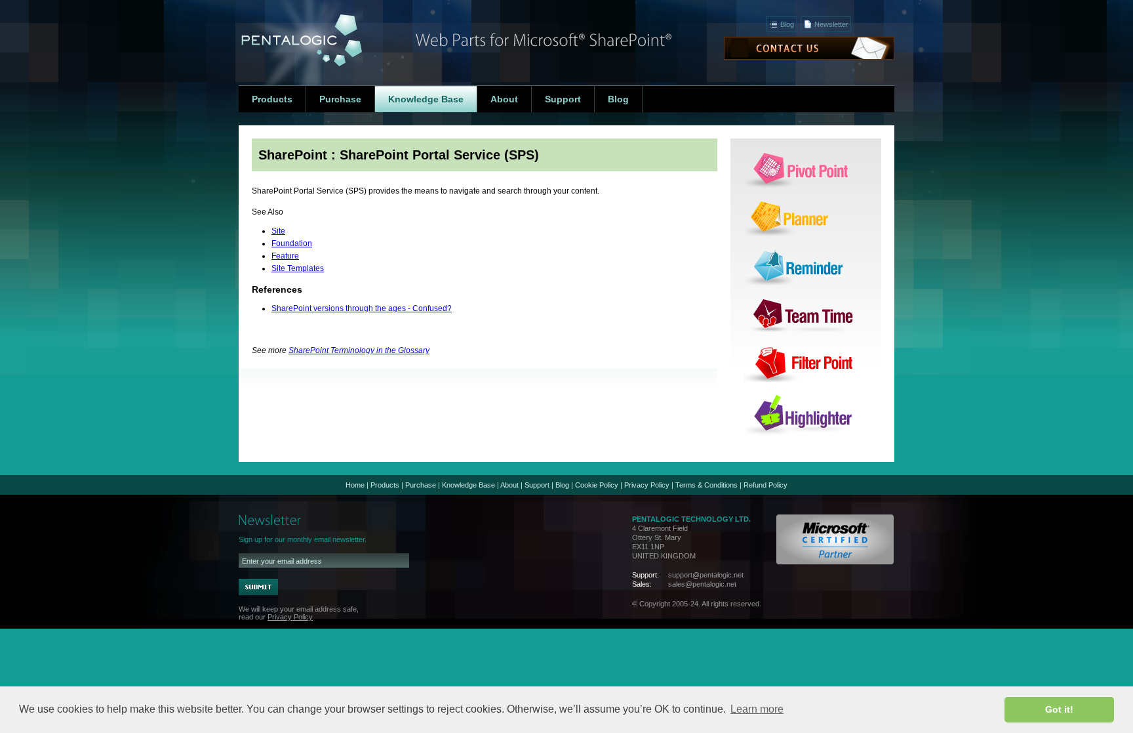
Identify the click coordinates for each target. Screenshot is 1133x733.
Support (537, 485)
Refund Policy (765, 485)
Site (278, 231)
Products (384, 485)
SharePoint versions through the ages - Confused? (361, 308)
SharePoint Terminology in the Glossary (358, 350)
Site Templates (297, 268)
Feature (285, 256)
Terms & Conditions (706, 485)
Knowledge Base (468, 485)
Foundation (291, 243)
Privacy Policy (646, 485)
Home (355, 485)
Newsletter (831, 24)
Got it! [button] (1059, 709)
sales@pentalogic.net (702, 584)
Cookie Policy (596, 485)
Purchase (420, 485)
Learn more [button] (757, 709)
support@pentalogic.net (706, 575)
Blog (787, 24)
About (509, 485)
